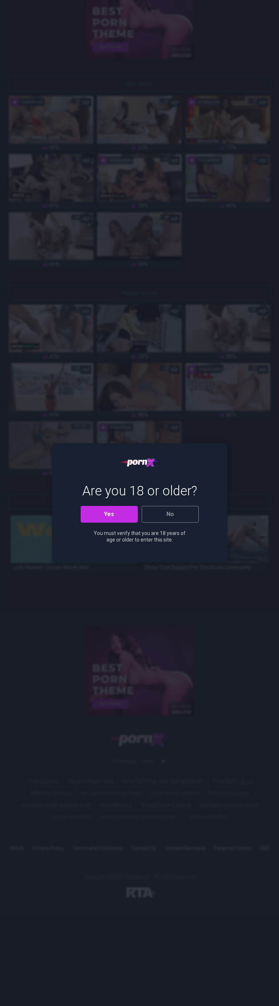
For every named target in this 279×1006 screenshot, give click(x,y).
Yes (109, 514)
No (170, 514)
